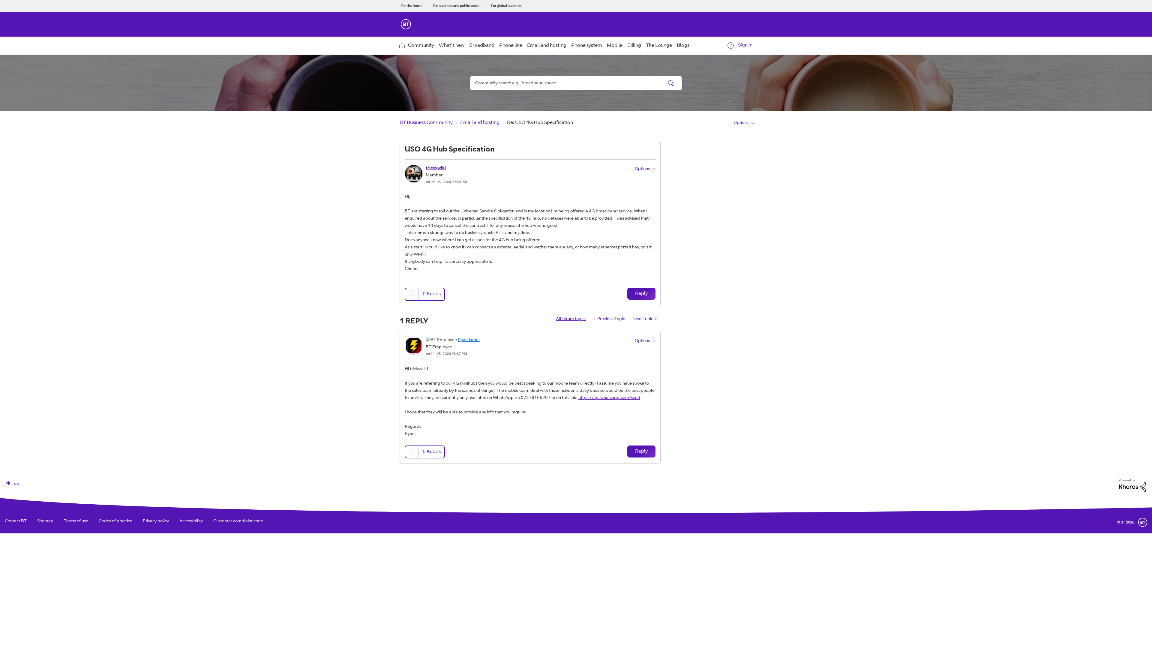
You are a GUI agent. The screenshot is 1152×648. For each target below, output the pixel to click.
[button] (412, 294)
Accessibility (191, 521)
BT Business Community (426, 122)
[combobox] (576, 83)
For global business (506, 6)
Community (421, 45)
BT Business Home (406, 24)
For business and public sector (457, 6)
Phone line (510, 45)
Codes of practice (115, 521)
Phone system (586, 45)
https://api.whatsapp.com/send (609, 398)
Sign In (745, 45)
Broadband (481, 45)
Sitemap (45, 521)
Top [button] (15, 484)
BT (1142, 522)
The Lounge (659, 45)
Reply (641, 293)
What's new (451, 45)
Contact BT (16, 521)
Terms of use (76, 521)
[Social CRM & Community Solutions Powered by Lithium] (1132, 486)
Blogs (683, 45)
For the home (411, 6)
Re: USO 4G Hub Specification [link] (540, 122)
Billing (634, 45)
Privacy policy (156, 521)
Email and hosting (546, 45)
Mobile (614, 45)
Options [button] (741, 123)
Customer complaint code (238, 521)
